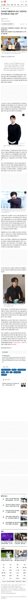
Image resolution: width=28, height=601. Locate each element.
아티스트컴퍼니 (17, 372)
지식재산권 (4, 374)
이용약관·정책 (18, 581)
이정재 (3, 372)
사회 (10, 564)
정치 (3, 564)
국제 (24, 564)
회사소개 (4, 581)
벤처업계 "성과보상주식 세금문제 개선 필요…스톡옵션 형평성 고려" (10, 384)
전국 (3, 567)
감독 (7, 372)
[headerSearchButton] (21, 1)
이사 (11, 372)
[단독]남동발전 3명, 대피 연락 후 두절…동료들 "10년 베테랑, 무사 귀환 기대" (13, 524)
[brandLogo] (3, 1)
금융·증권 (24, 567)
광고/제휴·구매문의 (11, 581)
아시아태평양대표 (21, 369)
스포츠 (2, 548)
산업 (3, 570)
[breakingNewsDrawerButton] (23, 1)
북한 (17, 567)
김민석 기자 (5, 18)
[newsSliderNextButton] (25, 496)
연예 (2, 531)
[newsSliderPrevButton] (22, 496)
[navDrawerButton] (26, 1)
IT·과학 (17, 570)
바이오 (24, 570)
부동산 (10, 570)
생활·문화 (3, 572)
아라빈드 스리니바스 (6, 369)
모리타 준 (14, 369)
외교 (10, 567)
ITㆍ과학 (3, 8)
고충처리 (24, 581)
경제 (17, 564)
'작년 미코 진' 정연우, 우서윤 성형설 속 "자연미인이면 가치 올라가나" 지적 (13, 506)
